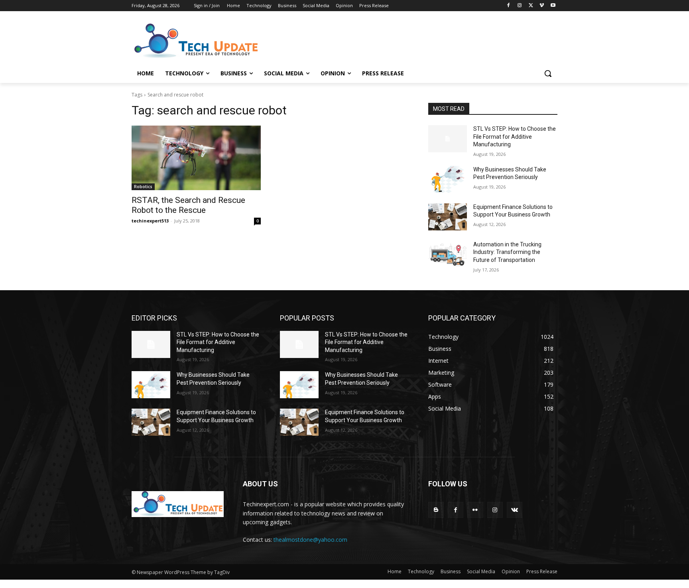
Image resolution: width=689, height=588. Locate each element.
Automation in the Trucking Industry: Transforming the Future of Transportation (507, 252)
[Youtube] (552, 5)
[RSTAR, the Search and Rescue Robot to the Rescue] (196, 158)
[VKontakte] (514, 509)
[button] (547, 73)
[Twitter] (530, 5)
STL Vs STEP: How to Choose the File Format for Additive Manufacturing (514, 136)
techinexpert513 (150, 221)
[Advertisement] (404, 40)
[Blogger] (436, 509)
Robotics (143, 186)
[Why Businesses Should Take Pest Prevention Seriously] (447, 179)
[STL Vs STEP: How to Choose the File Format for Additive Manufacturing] (447, 138)
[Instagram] (519, 5)
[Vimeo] (541, 5)
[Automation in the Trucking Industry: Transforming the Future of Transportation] (447, 254)
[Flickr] (475, 509)
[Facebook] (508, 5)
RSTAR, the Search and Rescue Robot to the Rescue (188, 205)
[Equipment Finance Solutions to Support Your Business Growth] (447, 216)
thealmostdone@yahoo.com (310, 539)
